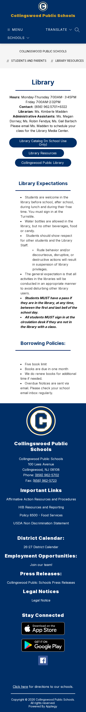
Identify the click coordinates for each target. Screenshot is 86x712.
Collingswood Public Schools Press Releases (41, 583)
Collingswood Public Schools (43, 51)
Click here (20, 687)
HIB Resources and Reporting (41, 507)
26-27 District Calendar (41, 547)
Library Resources (69, 60)
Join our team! (41, 565)
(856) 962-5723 (45, 481)
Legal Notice (41, 600)
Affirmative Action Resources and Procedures (41, 499)
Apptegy (51, 706)
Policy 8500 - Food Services (41, 515)
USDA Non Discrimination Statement (41, 523)
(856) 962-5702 (47, 475)
